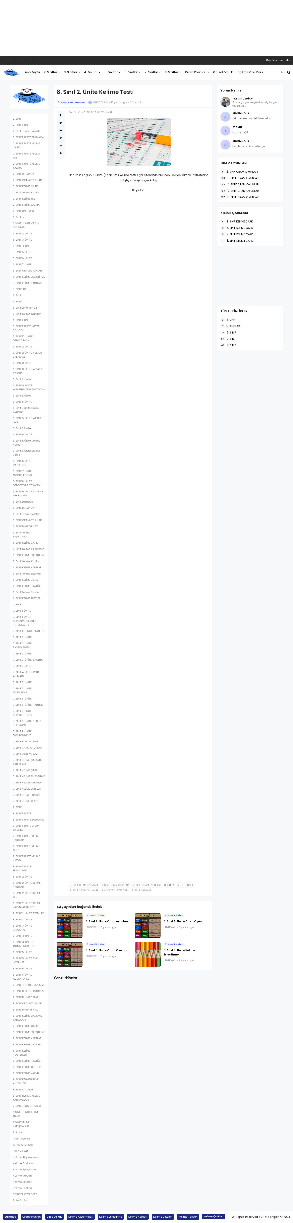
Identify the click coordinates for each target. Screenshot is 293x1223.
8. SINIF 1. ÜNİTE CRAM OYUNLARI (26, 828)
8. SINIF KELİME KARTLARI (27, 1038)
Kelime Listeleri (22, 1182)
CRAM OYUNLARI (23, 1145)
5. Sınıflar (111, 72)
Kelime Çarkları (23, 1163)
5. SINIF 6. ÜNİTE (22, 258)
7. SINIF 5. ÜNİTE (22, 682)
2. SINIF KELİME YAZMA (26, 205)
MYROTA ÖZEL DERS (25, 1194)
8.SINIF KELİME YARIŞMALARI (21, 1124)
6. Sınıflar (131, 72)
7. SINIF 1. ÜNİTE (22, 611)
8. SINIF (17, 807)
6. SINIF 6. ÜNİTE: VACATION (22, 463)
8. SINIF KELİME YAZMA (26, 1073)
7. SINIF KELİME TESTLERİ (27, 801)
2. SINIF (17, 119)
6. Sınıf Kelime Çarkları (27, 314)
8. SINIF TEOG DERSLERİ (27, 1106)
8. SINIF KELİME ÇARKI (25, 1026)
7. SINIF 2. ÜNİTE (22, 637)
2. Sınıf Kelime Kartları (26, 192)
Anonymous (240, 113)
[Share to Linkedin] (61, 130)
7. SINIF (17, 604)
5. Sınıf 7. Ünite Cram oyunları (107, 921)
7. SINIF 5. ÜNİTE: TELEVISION (22, 690)
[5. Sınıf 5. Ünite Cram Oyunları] (70, 954)
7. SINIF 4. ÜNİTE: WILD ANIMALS (26, 674)
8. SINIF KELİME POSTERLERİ (21, 1053)
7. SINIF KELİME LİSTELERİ (27, 789)
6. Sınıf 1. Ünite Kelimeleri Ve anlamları (41, 60)
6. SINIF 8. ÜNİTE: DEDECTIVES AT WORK (26, 483)
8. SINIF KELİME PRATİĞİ (26, 1061)
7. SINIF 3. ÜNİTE (22, 653)
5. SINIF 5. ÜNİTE (22, 252)
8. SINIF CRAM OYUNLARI (27, 1003)
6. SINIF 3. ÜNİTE (22, 363)
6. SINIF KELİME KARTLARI (27, 567)
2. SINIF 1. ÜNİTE (22, 125)
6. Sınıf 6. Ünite (22, 428)
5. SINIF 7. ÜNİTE (22, 264)
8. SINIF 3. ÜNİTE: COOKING (22, 928)
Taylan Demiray (243, 98)
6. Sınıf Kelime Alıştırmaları (21, 534)
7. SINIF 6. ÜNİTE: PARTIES (28, 705)
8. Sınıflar (171, 72)
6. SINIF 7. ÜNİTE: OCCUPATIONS (22, 473)
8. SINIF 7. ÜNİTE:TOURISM (28, 985)
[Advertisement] (146, 28)
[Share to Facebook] (60, 115)
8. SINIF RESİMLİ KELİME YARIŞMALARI (26, 1098)
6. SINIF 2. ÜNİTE (22, 346)
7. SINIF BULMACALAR (25, 741)
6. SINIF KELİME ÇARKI (25, 543)
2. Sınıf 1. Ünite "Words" (27, 131)
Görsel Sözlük (223, 72)
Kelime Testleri (22, 1188)
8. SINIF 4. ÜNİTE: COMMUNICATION (24, 944)
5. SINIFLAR (19, 289)
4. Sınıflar (91, 72)
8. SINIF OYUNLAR (23, 1089)
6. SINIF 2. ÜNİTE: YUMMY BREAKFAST (27, 355)
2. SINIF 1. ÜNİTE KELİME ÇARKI (26, 145)
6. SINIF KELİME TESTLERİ (27, 598)
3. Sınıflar (70, 72)
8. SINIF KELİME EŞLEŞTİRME (29, 1032)
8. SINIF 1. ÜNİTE (22, 813)
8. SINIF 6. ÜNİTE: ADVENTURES (22, 977)
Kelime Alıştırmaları (25, 1157)
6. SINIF (7, 60)
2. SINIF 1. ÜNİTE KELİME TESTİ (26, 155)
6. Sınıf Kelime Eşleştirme (28, 549)
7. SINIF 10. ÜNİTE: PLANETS (28, 631)
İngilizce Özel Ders (250, 72)
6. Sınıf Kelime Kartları (26, 561)
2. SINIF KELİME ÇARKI (25, 186)
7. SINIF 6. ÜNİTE (22, 699)
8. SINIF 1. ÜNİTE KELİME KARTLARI (26, 838)
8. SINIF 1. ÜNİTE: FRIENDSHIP (22, 868)
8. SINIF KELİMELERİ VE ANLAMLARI (26, 1081)
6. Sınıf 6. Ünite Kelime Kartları (26, 443)
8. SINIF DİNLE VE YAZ (25, 1009)
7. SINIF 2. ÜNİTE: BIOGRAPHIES (22, 645)
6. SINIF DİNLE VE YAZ (25, 526)
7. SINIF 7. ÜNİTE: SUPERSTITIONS (22, 713)
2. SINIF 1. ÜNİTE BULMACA (28, 137)
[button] (282, 72)
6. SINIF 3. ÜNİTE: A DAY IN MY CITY (28, 371)
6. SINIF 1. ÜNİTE (22, 320)
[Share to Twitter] (60, 123)
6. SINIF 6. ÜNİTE (22, 434)
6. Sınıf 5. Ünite (22, 395)
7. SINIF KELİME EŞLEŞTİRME (29, 776)
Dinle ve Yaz (20, 1151)
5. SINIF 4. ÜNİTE (22, 246)
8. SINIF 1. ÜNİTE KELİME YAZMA (26, 858)
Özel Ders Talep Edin (278, 60)
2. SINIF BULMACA (23, 174)
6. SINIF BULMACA (23, 508)
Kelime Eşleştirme (24, 1169)
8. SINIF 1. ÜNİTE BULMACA (28, 820)
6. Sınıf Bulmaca (23, 502)
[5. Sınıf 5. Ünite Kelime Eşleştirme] (148, 954)
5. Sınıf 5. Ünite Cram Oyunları (107, 950)
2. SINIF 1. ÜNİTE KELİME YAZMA (26, 166)
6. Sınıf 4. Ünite (22, 379)
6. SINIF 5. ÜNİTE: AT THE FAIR (27, 420)
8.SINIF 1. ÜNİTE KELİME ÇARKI (26, 1114)
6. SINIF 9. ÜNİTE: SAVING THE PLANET (28, 493)
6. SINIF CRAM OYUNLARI (27, 520)
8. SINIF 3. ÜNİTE (22, 919)
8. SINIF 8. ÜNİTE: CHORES (28, 991)
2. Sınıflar (50, 72)
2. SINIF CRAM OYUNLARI (27, 180)
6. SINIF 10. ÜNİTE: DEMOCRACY (23, 338)
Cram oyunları (22, 1138)
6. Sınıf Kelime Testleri (26, 592)
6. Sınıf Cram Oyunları (26, 514)
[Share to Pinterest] (61, 138)
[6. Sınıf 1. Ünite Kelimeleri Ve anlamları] (15, 60)
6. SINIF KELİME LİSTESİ (26, 580)
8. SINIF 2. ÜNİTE (22, 877)
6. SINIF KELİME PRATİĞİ (26, 586)
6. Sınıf (17, 295)
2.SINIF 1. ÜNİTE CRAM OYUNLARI (26, 225)
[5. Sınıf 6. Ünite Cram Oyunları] (148, 925)
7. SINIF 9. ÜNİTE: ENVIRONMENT (22, 733)
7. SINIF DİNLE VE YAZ (25, 754)
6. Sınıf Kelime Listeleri (27, 574)
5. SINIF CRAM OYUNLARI (27, 271)
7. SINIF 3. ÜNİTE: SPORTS (28, 660)
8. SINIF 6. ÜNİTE (22, 968)
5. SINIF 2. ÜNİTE (22, 233)
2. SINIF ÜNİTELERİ (23, 211)
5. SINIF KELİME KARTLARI (27, 283)
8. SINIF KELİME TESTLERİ (27, 1067)
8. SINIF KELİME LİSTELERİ (27, 1044)
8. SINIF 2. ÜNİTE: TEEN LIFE (28, 913)
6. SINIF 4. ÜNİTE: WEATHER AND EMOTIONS (29, 387)
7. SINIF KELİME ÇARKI (25, 770)
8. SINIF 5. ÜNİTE (22, 952)
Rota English (21, 1200)
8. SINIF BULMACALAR (26, 997)
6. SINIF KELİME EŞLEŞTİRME (29, 555)
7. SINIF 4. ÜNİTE (22, 666)
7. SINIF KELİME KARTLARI (27, 782)
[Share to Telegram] (61, 145)
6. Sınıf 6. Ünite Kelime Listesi (26, 453)
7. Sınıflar (151, 72)
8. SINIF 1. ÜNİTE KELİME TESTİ (26, 848)
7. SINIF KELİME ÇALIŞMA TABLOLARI (27, 762)
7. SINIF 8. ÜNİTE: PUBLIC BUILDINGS (27, 723)
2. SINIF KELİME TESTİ (25, 199)
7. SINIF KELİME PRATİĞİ (26, 795)
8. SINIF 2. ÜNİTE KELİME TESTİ (27, 895)
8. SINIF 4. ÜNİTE (22, 936)
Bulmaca (19, 1132)
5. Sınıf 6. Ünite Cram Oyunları (185, 921)
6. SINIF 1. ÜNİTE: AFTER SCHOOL (26, 328)
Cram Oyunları (195, 72)
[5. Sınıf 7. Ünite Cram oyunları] (70, 925)
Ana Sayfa (32, 72)
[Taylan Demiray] (225, 102)
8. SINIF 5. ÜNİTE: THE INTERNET (25, 960)
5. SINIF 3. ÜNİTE (22, 240)
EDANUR (237, 127)
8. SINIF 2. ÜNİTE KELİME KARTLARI (27, 885)
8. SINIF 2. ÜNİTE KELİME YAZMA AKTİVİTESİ (27, 905)
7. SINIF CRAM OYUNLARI (27, 748)
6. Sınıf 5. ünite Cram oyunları (26, 410)
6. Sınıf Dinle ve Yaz (25, 308)
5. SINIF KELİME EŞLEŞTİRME (29, 277)
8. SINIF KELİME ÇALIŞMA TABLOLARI (27, 1018)
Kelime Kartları (22, 1176)
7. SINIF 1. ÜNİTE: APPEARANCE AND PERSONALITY (24, 621)
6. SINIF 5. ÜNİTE (22, 402)
